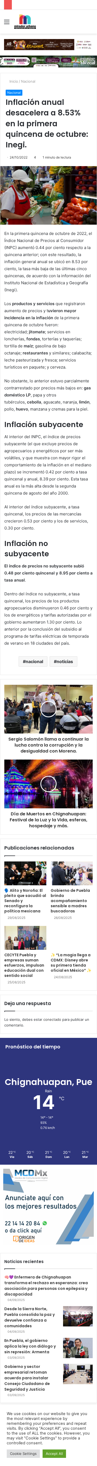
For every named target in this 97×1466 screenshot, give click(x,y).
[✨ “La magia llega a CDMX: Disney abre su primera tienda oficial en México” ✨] (72, 938)
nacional (34, 661)
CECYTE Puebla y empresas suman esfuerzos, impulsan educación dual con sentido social (24, 965)
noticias (65, 661)
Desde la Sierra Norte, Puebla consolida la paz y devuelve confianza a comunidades (29, 1317)
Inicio (13, 81)
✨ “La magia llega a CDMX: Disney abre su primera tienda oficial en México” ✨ (71, 962)
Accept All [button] (54, 1453)
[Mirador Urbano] (25, 22)
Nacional (28, 81)
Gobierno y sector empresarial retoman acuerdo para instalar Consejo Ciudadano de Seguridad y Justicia (27, 1378)
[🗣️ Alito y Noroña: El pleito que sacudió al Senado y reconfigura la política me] (25, 873)
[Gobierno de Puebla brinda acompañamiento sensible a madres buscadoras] (72, 873)
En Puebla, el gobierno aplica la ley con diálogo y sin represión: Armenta (30, 1346)
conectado (52, 1019)
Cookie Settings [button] (23, 1453)
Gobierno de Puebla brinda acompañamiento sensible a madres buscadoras (70, 901)
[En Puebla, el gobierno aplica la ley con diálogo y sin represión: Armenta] (78, 1348)
